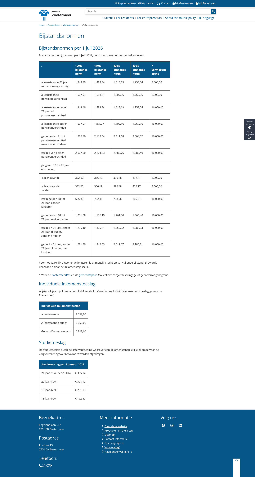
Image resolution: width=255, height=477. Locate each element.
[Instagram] (172, 425)
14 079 (47, 465)
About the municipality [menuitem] (180, 18)
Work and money (70, 25)
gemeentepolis (88, 275)
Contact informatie (116, 439)
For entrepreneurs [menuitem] (149, 18)
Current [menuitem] (107, 18)
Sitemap (109, 434)
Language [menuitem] (208, 18)
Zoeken (213, 11)
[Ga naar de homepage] (55, 15)
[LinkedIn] (180, 425)
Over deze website (115, 426)
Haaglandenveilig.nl (116, 451)
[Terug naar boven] (236, 468)
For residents (53, 25)
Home (41, 25)
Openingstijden (114, 443)
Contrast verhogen (250, 122)
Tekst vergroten (250, 133)
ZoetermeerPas (61, 275)
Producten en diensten (118, 430)
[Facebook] (163, 425)
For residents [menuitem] (125, 18)
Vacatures (110, 447)
